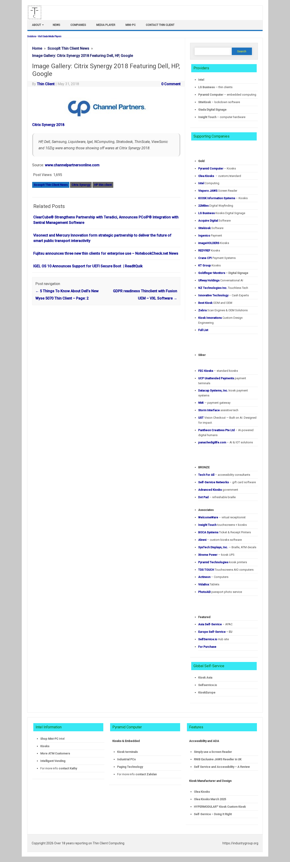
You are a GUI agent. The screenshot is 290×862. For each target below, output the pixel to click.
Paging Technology (130, 766)
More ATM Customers (55, 753)
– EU (215, 631)
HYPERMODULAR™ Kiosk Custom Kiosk (220, 806)
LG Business (206, 87)
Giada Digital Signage (212, 109)
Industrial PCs (126, 759)
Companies (78, 25)
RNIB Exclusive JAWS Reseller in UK (218, 759)
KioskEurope (206, 692)
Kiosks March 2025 (210, 799)
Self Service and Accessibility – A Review (222, 766)
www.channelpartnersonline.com (72, 165)
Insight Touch (207, 117)
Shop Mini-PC (49, 738)
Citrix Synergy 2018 (48, 125)
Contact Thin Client (160, 25)
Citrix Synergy (81, 184)
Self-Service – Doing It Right (213, 814)
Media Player (105, 25)
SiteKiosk (204, 102)
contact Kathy (68, 768)
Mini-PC (131, 25)
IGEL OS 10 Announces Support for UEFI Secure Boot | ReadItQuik (88, 266)
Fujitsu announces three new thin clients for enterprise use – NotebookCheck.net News (105, 253)
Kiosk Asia (205, 677)
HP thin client (103, 184)
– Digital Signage (223, 273)
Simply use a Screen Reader (213, 751)
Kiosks (44, 746)
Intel (201, 79)
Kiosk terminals (127, 751)
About (36, 25)
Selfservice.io (207, 685)
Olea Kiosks (202, 791)
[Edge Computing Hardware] (37, 18)
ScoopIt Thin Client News (51, 184)
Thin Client (46, 84)
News (56, 25)
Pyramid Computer (210, 94)
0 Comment (171, 84)
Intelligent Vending (52, 761)
